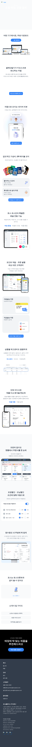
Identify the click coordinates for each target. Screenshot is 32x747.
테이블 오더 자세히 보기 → (16, 200)
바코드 (16, 359)
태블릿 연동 (16, 226)
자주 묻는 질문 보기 (16, 622)
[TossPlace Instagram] (7, 733)
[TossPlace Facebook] (4, 733)
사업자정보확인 (17, 710)
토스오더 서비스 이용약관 (8, 724)
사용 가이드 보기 (16, 617)
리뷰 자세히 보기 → (16, 143)
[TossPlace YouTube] (11, 733)
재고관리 (10, 359)
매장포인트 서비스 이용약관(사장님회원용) (11, 727)
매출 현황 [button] (12, 402)
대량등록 (22, 359)
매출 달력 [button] (20, 402)
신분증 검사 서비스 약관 (8, 726)
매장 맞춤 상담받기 (16, 649)
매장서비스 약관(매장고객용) (9, 722)
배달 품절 (8, 226)
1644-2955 (8, 685)
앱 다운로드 (17, 40)
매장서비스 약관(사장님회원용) (9, 720)
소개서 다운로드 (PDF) (16, 613)
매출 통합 (24, 226)
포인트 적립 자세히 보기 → (16, 336)
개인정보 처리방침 (6, 718)
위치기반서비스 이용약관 (8, 729)
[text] (16, 5)
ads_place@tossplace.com (15, 690)
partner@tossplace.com (14, 687)
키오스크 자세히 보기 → (16, 93)
